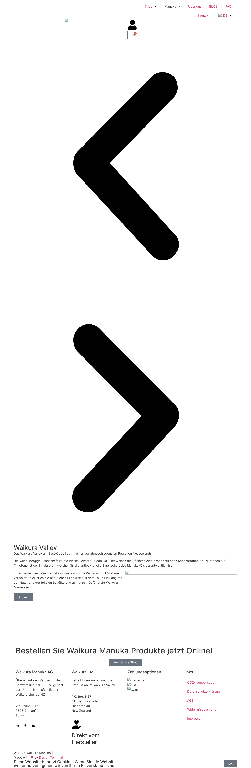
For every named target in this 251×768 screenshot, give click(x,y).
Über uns (194, 6)
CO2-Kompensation (201, 682)
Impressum (195, 718)
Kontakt (204, 15)
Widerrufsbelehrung (201, 709)
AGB (190, 700)
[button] (125, 167)
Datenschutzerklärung (203, 691)
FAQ (228, 6)
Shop (149, 6)
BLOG (213, 6)
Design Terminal (51, 757)
